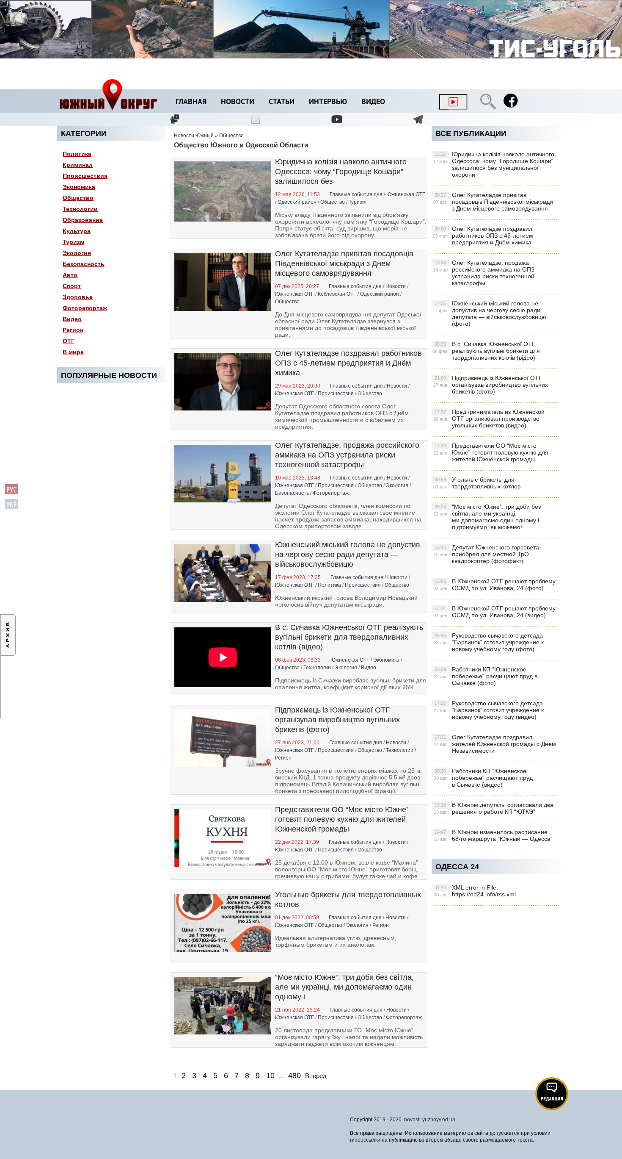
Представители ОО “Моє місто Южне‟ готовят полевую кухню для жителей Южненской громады (342, 819)
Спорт (72, 286)
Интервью (328, 102)
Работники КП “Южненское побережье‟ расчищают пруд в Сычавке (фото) (485, 676)
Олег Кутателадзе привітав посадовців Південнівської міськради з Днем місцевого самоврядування (344, 263)
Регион (73, 330)
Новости (237, 102)
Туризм (73, 241)
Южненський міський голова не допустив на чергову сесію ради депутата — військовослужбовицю (347, 554)
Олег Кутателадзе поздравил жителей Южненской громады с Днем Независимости (495, 744)
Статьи (281, 102)
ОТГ (68, 341)
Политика (77, 153)
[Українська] (11, 507)
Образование (83, 219)
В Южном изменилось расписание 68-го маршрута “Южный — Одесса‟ (493, 835)
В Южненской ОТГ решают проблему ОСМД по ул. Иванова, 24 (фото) (494, 584)
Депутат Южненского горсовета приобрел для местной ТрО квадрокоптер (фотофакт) (486, 554)
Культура (77, 230)
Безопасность (84, 264)
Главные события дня (356, 194)
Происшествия (85, 175)
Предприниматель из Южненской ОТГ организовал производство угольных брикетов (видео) (489, 418)
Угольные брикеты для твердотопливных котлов (476, 483)
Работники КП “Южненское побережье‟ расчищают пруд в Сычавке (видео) (483, 778)
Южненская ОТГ (405, 194)
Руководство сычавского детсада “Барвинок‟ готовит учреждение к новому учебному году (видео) (489, 710)
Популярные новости (109, 375)
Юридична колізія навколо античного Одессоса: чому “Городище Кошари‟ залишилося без (341, 172)
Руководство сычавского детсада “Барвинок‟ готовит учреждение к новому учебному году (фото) (489, 642)
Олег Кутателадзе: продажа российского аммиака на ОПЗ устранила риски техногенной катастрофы (347, 455)
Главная (191, 102)
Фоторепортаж (85, 308)
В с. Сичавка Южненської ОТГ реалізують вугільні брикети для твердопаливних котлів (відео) (349, 637)
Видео (373, 102)
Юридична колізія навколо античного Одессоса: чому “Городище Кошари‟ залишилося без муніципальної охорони (493, 164)
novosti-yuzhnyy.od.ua (429, 1120)
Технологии (80, 208)
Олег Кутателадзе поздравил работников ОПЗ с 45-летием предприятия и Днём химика (348, 363)
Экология (77, 253)
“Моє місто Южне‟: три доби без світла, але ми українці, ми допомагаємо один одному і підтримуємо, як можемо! (487, 516)
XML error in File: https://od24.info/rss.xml (475, 891)
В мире (73, 352)
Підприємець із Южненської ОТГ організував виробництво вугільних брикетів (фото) (337, 720)
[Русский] (11, 492)
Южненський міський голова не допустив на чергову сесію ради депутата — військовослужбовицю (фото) (489, 313)
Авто (70, 275)
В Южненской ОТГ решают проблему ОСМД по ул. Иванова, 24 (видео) (494, 611)
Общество (78, 197)
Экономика (79, 186)
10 (270, 1075)
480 (294, 1075)
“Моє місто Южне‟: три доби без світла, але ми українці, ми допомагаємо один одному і (344, 987)
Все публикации (470, 133)
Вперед (316, 1075)
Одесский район (297, 202)
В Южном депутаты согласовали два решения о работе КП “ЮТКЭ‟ (493, 808)
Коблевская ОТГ (337, 294)
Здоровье (78, 297)
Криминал (78, 164)
